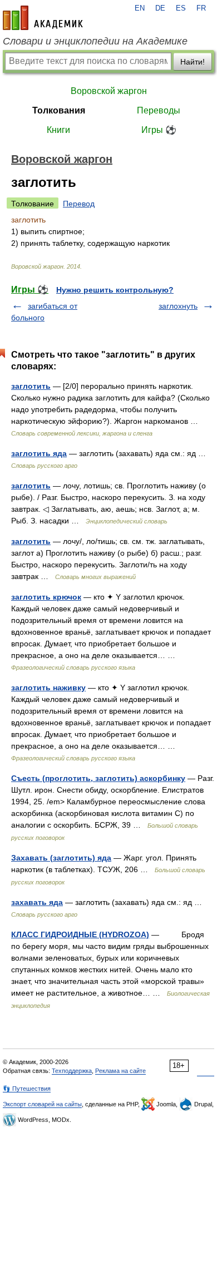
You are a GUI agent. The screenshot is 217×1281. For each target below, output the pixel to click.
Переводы (158, 110)
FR (201, 8)
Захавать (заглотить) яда (61, 857)
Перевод (79, 203)
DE (160, 8)
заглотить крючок (46, 596)
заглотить (31, 386)
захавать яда (37, 902)
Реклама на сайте (120, 1070)
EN (140, 8)
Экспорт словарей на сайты (42, 1104)
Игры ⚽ (158, 130)
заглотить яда (39, 453)
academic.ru (43, 18)
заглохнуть (178, 305)
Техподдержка (72, 1070)
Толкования (58, 110)
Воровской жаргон (109, 91)
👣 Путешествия (27, 1088)
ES (181, 8)
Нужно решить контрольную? (115, 289)
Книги (58, 130)
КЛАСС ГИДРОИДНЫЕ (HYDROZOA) (80, 934)
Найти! (192, 61)
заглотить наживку (48, 687)
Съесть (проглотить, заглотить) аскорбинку (98, 778)
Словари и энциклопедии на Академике (95, 41)
